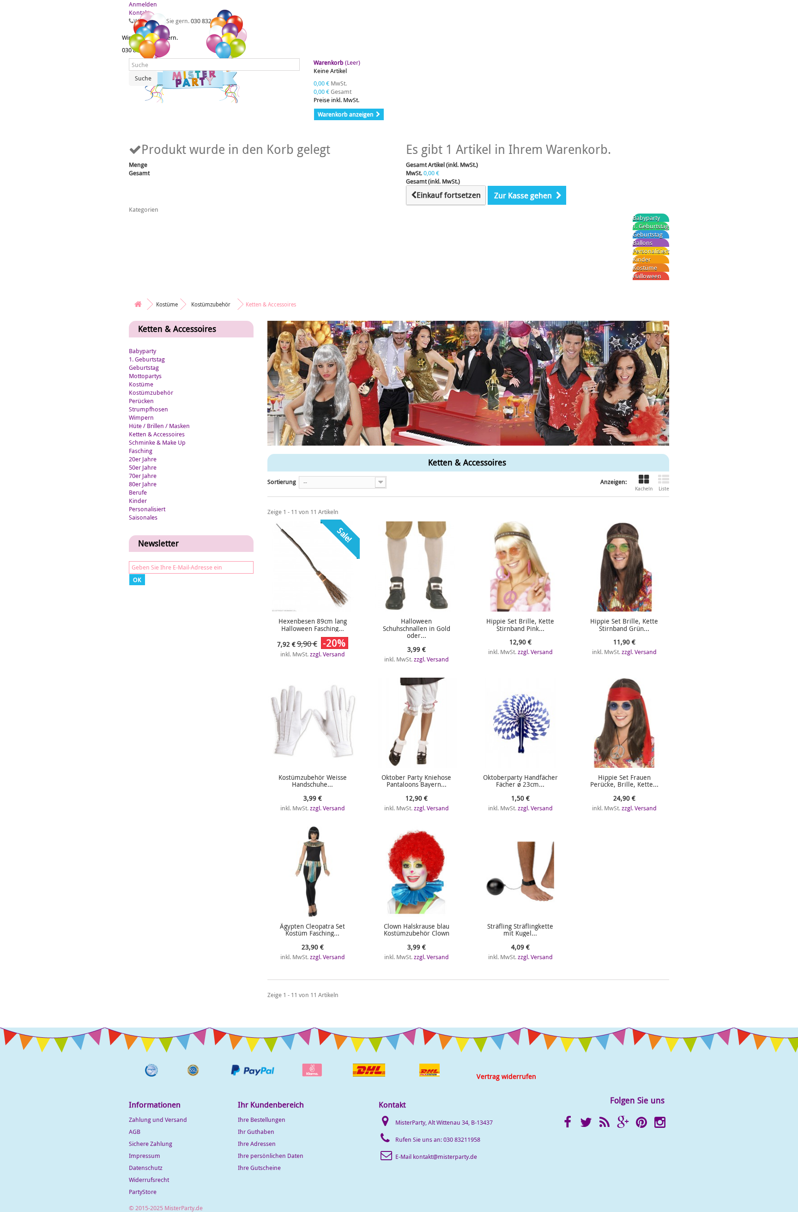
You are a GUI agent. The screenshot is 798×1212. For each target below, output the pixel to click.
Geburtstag (648, 234)
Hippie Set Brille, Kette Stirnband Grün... (624, 625)
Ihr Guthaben (256, 1131)
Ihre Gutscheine (259, 1167)
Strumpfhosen (148, 409)
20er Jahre (143, 459)
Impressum (144, 1155)
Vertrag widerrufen (506, 1076)
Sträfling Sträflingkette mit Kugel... (520, 930)
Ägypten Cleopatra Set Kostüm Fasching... (312, 930)
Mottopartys (145, 376)
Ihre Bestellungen (261, 1119)
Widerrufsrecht (149, 1179)
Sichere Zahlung (150, 1143)
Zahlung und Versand (158, 1119)
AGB (134, 1131)
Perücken (141, 401)
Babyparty (646, 218)
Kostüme (645, 267)
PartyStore (143, 1192)
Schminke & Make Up (157, 442)
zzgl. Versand (327, 654)
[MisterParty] (189, 56)
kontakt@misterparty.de (445, 1156)
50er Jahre (143, 467)
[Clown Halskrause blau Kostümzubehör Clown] (416, 871)
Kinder (642, 259)
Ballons (643, 243)
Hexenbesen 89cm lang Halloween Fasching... (312, 625)
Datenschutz (146, 1167)
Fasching (140, 451)
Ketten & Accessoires (157, 434)
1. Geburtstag (651, 226)
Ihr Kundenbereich (271, 1104)
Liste (664, 488)
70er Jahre (143, 475)
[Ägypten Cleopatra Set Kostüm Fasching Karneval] (312, 871)
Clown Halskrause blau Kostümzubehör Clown (416, 930)
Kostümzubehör (151, 392)
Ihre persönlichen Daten (270, 1155)
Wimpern (141, 417)
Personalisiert (651, 251)
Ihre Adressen (257, 1143)
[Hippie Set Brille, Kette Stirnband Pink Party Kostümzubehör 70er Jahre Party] (520, 566)
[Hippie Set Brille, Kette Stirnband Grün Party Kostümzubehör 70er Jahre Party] (624, 566)
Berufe (138, 492)
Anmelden (143, 4)
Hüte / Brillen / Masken (159, 426)
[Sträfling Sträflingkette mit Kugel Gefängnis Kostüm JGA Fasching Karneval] (520, 871)
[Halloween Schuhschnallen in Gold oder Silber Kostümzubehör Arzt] (416, 566)
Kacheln (644, 488)
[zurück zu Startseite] (138, 304)
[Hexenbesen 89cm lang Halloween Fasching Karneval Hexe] (312, 566)
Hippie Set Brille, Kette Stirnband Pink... (520, 625)
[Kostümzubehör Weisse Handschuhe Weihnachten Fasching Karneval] (312, 723)
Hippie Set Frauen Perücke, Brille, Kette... (624, 781)
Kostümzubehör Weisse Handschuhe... (312, 781)
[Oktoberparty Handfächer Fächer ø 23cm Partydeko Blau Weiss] (520, 723)
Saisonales (143, 517)
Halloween (647, 276)
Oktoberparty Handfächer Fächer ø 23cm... (520, 781)
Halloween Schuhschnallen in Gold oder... (416, 628)
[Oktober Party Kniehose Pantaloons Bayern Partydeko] (416, 723)
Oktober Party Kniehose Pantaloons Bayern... (416, 781)
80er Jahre (143, 484)
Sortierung (281, 481)
